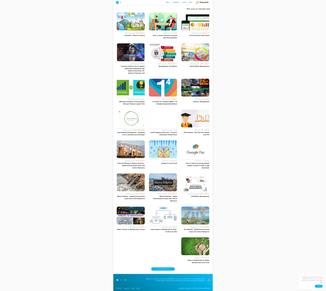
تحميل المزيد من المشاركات (163, 269)
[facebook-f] (125, 280)
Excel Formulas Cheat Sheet (199, 36)
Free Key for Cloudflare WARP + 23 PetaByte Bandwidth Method (165, 103)
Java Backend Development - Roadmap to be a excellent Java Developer (131, 134)
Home (138, 288)
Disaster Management (201, 102)
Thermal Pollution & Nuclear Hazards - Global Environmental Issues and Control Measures (131, 166)
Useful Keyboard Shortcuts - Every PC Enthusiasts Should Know (163, 134)
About (133, 288)
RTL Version (119, 288)
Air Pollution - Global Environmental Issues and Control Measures (196, 231)
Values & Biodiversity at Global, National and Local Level (198, 262)
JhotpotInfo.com (189, 288)
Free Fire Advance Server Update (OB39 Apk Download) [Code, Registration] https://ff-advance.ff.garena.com (133, 70)
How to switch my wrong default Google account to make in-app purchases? (197, 166)
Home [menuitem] (190, 2)
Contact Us (126, 288)
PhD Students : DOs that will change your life (196, 134)
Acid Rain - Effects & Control (135, 36)
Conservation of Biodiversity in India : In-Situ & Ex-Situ (163, 231)
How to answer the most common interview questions (165, 37)
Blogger (208, 288)
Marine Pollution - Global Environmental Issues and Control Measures (165, 199)
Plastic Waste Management (199, 66)
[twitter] (121, 280)
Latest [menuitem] (184, 2)
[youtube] (117, 280)
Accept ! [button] (319, 286)
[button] (121, 2)
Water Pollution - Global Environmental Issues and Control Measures (131, 198)
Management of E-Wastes (168, 66)
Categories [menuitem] (176, 2)
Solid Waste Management (200, 196)
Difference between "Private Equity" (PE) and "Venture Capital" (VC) (132, 103)
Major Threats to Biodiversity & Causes (131, 229)
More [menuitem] (167, 2)
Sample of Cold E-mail (169, 163)
